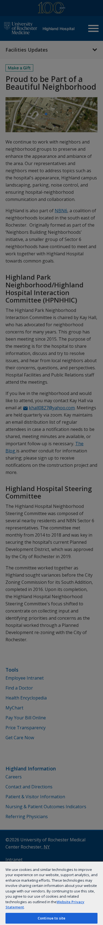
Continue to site (51, 918)
